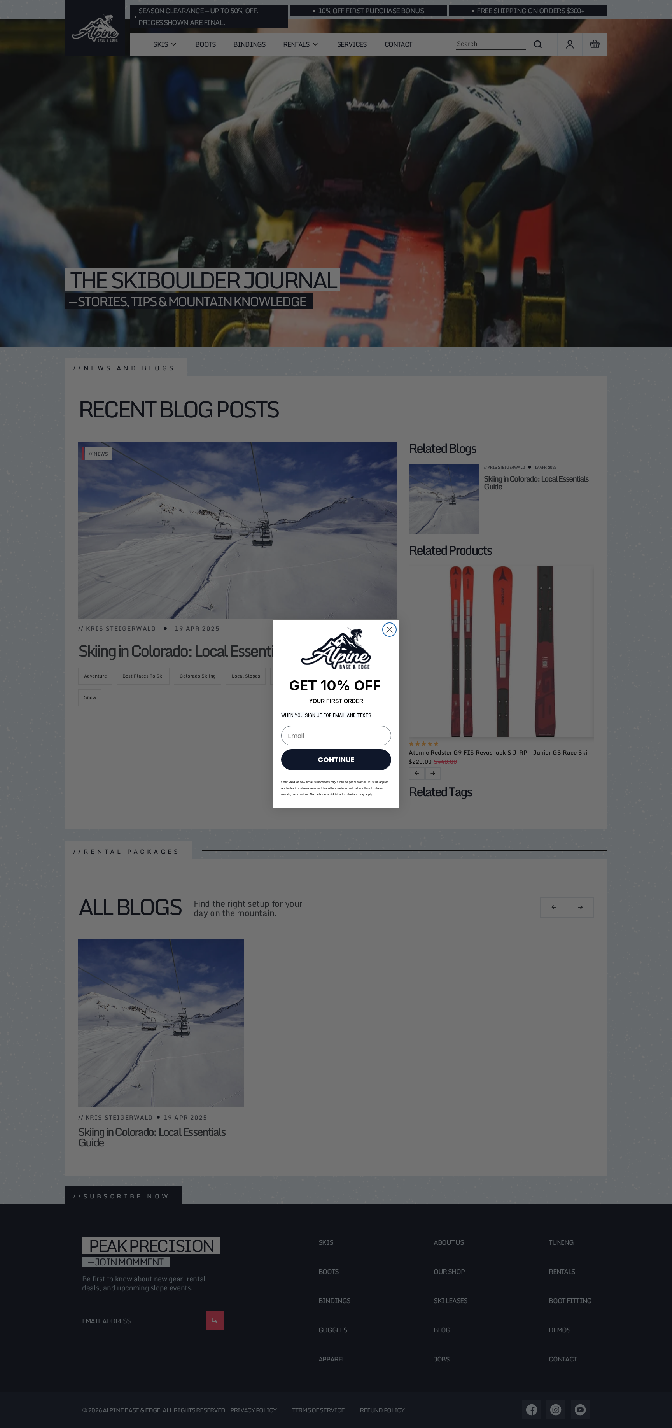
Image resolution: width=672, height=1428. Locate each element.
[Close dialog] (389, 629)
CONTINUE (336, 759)
